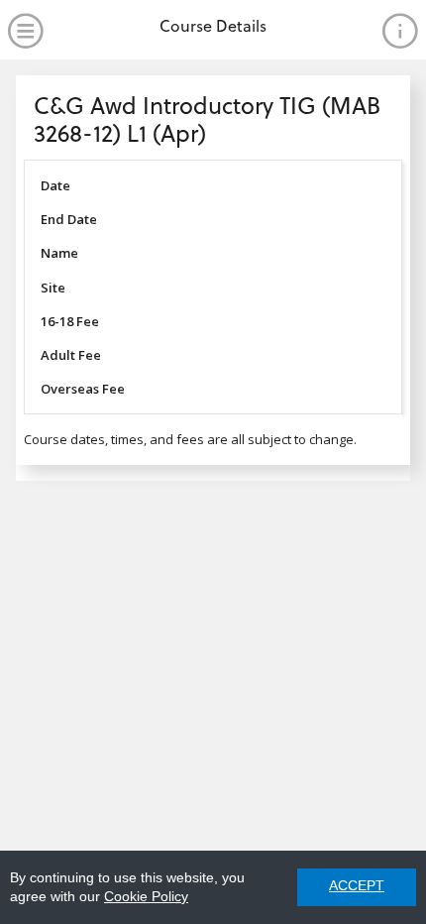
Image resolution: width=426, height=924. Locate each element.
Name (59, 253)
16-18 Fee (70, 321)
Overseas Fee (83, 389)
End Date (69, 219)
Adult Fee (71, 355)
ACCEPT (356, 885)
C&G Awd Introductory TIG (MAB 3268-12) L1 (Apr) (207, 118)
